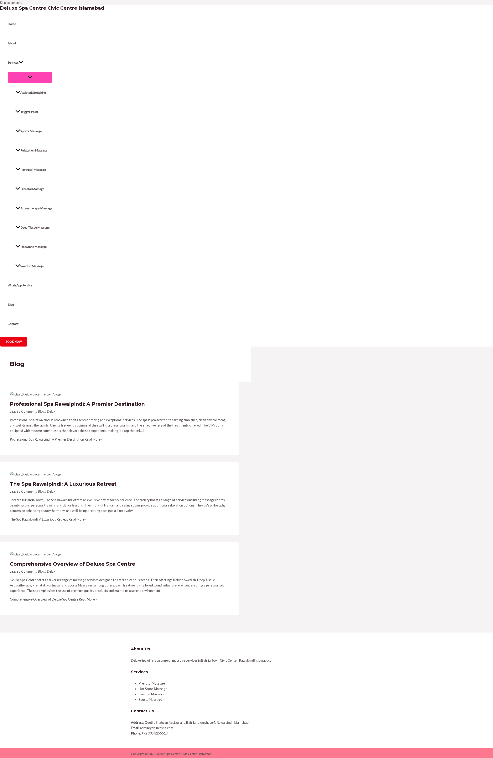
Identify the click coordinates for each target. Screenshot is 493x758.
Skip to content (11, 3)
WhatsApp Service (20, 285)
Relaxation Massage (33, 150)
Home (12, 24)
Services (13, 62)
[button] (21, 62)
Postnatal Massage (33, 169)
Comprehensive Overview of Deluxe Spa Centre (72, 564)
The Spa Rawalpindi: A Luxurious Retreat (63, 484)
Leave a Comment (23, 411)
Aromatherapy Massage (36, 208)
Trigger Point (29, 112)
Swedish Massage (32, 266)
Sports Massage (31, 131)
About (12, 43)
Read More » (56, 439)
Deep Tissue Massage (34, 227)
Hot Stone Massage (33, 246)
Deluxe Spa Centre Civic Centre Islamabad (52, 8)
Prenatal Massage (32, 189)
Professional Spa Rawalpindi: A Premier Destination (77, 404)
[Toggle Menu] (30, 77)
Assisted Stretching (33, 92)
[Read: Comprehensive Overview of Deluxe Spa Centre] (35, 554)
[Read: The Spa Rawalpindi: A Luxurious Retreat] (35, 474)
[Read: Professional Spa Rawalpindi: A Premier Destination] (35, 394)
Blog (11, 304)
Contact (13, 324)
